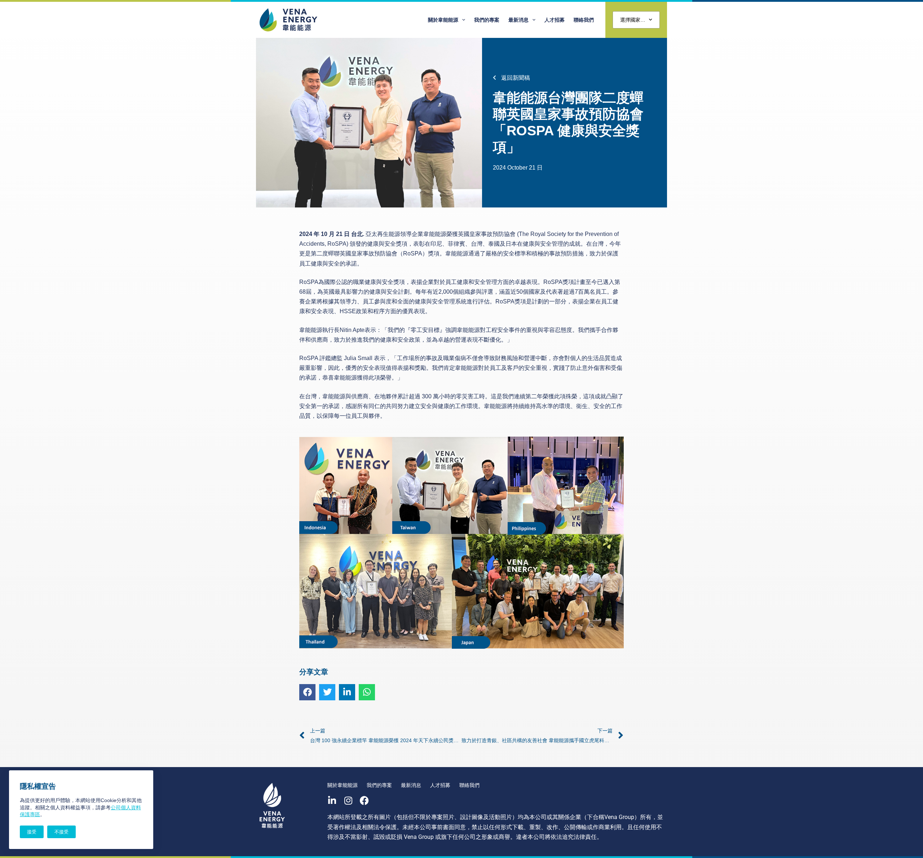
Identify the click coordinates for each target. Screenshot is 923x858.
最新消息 (518, 20)
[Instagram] (348, 800)
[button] (307, 692)
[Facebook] (364, 800)
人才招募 (554, 20)
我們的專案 (486, 20)
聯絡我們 (584, 20)
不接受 (61, 832)
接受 (31, 832)
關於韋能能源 (443, 20)
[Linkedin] (331, 800)
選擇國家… (632, 20)
